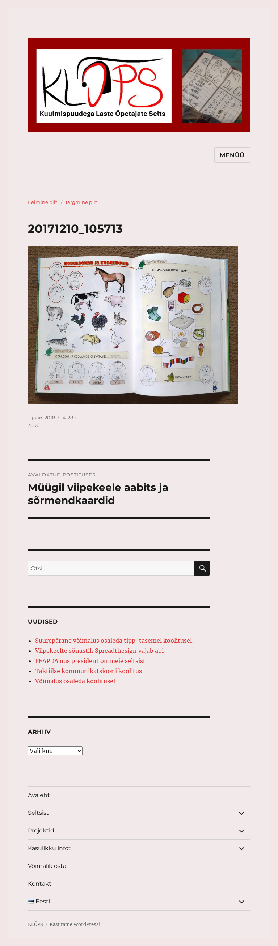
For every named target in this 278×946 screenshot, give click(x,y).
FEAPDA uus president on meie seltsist (90, 660)
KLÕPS (35, 924)
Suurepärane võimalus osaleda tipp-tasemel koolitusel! (114, 640)
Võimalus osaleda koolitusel (75, 681)
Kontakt (39, 883)
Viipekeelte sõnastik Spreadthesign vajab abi (99, 650)
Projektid (41, 830)
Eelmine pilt (42, 202)
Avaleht (39, 795)
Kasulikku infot (49, 848)
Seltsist (38, 812)
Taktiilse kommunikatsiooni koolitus (88, 671)
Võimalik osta (47, 865)
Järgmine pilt (81, 202)
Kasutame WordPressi (75, 924)
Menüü (232, 155)
